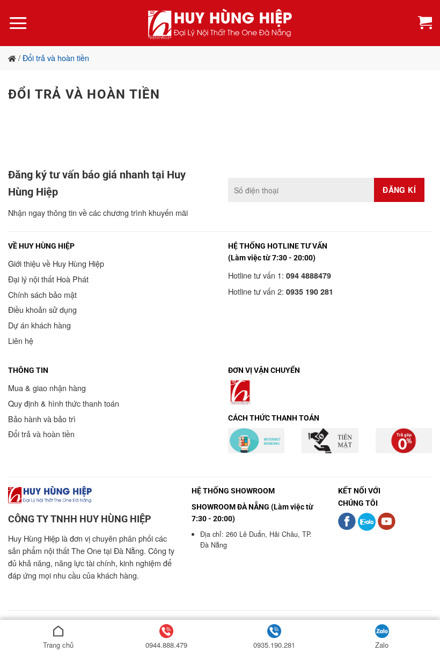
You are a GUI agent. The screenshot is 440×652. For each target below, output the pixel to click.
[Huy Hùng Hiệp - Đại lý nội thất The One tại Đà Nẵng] (220, 23)
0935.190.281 (274, 645)
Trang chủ (58, 645)
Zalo (381, 645)
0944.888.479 (166, 645)
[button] (18, 22)
